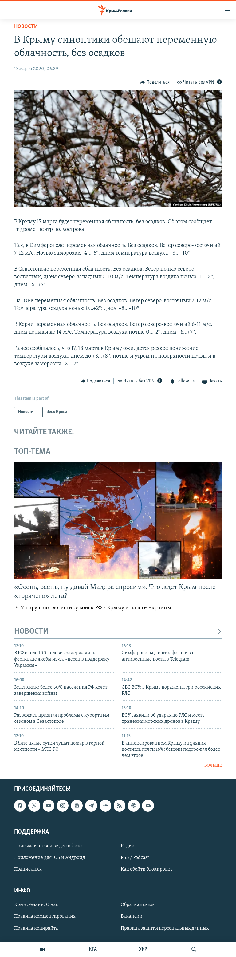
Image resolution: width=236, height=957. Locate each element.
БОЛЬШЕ (213, 765)
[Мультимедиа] (42, 949)
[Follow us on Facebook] (20, 806)
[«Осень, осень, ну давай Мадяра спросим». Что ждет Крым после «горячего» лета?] (118, 520)
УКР (143, 949)
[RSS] (119, 806)
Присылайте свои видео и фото (48, 846)
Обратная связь (137, 905)
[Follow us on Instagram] (63, 806)
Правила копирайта (36, 928)
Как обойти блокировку (147, 869)
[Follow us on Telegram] (91, 806)
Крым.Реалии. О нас (36, 905)
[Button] (155, 82)
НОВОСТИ (31, 631)
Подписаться (28, 869)
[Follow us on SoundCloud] (105, 806)
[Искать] (194, 949)
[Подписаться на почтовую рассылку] (148, 806)
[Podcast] (134, 806)
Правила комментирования (45, 916)
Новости (26, 27)
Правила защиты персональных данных (165, 928)
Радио (127, 846)
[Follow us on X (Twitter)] (34, 806)
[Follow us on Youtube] (48, 806)
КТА (93, 949)
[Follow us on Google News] (77, 806)
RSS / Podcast (135, 857)
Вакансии (132, 916)
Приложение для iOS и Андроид (49, 857)
